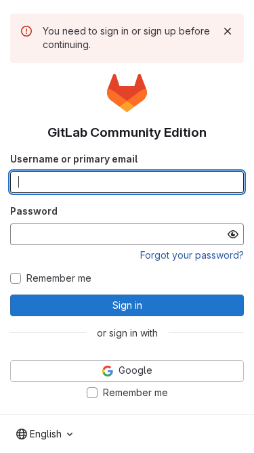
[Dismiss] (227, 31)
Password (34, 211)
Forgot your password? (192, 255)
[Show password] (233, 234)
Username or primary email (73, 159)
